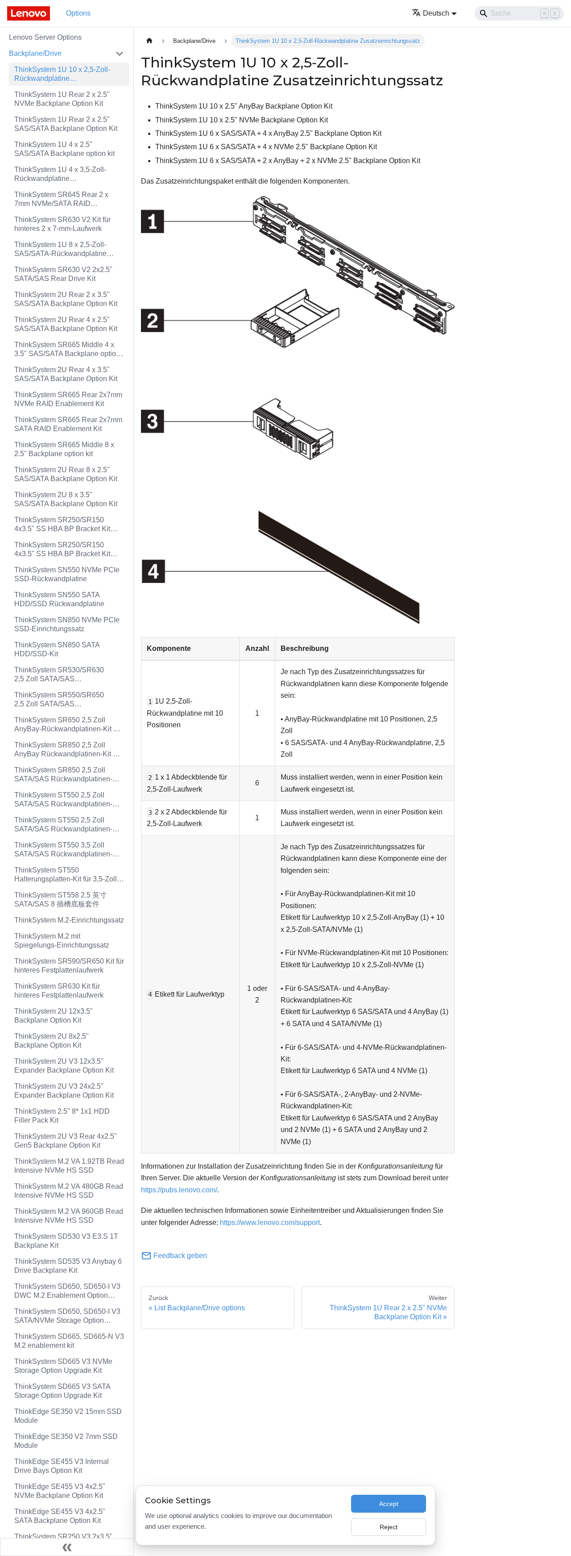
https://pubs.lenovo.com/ (179, 1190)
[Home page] (149, 41)
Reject (388, 1527)
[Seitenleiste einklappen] (67, 1547)
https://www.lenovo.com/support (270, 1222)
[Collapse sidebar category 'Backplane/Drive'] (119, 53)
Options (78, 13)
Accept (388, 1503)
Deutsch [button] (436, 13)
